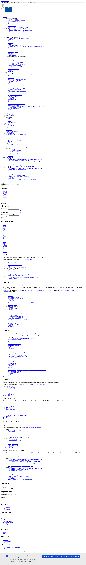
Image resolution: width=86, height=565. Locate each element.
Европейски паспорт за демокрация (15, 62)
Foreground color (4, 210)
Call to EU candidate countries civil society (16, 104)
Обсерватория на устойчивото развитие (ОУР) (18, 169)
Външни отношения (12, 87)
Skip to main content (5, 1)
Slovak (4, 247)
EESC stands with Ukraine (13, 69)
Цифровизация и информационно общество (17, 79)
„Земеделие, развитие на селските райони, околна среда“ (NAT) (21, 164)
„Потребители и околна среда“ (14, 150)
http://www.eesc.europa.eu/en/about (28, 259)
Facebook (5, 193)
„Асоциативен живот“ (13, 152)
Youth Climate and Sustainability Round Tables (17, 66)
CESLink (5, 549)
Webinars (10, 118)
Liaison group (6, 548)
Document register (6, 507)
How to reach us (6, 499)
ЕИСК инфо (8, 127)
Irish (4, 235)
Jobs (4, 538)
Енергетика (10, 83)
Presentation (13, 61)
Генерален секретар (12, 26)
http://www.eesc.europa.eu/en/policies (33, 335)
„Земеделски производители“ (14, 151)
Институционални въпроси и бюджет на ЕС (17, 92)
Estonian (4, 231)
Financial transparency (7, 523)
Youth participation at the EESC (14, 108)
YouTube (5, 201)
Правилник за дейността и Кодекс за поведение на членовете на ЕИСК (23, 34)
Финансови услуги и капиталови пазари (16, 88)
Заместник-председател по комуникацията (17, 20)
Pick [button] (20, 210)
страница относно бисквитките (17, 557)
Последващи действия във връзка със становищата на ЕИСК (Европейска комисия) (26, 46)
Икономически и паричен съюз (14, 80)
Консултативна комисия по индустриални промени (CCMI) (21, 166)
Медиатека (8, 135)
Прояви (9, 121)
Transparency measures (7, 521)
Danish (4, 226)
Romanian (5, 246)
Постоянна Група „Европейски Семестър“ (17, 175)
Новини (7, 124)
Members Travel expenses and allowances (11, 524)
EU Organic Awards (12, 67)
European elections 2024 (13, 58)
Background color (4, 212)
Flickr (4, 196)
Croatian (4, 236)
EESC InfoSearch (6, 509)
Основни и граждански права (14, 89)
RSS (4, 533)
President (5, 136)
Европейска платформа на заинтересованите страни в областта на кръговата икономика (27, 106)
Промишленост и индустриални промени (17, 91)
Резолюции (10, 43)
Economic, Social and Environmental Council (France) (14, 551)
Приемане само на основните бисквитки (69, 556)
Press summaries (9, 126)
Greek (4, 228)
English (4, 229)
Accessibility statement (7, 527)
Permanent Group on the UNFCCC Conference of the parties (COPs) (22, 179)
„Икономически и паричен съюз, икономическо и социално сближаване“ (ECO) (25, 159)
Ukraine (4, 180)
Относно (5, 17)
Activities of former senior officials (10, 526)
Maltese (4, 242)
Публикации (11, 50)
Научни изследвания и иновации (15, 95)
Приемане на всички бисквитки (50, 556)
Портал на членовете (12, 142)
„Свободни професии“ (13, 153)
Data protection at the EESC (8, 515)
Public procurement (7, 541)
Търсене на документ (12, 48)
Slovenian (5, 248)
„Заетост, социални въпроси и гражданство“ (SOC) (19, 162)
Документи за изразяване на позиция (16, 41)
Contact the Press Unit (10, 133)
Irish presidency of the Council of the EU (16, 31)
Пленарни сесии (9, 114)
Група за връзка (11, 174)
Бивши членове (11, 141)
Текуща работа (11, 44)
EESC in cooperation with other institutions (11, 547)
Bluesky (5, 195)
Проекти (10, 54)
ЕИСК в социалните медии (11, 132)
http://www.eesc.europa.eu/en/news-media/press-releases (52, 402)
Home (4, 486)
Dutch (4, 243)
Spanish (4, 230)
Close (14, 214)
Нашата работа (6, 36)
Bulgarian (5, 223)
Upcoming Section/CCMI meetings (13, 116)
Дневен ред (5, 113)
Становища (10, 39)
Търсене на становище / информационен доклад (18, 38)
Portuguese (5, 245)
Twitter (4, 194)
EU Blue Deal (11, 109)
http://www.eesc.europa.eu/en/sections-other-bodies (20, 456)
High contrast (3, 203)
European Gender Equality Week (14, 107)
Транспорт (10, 101)
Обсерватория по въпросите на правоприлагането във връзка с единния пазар (25, 168)
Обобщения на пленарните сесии (15, 45)
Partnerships (10, 70)
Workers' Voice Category (13, 149)
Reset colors (9, 214)
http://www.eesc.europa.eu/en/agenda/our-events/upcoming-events (34, 384)
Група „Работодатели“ (13, 144)
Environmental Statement (8, 516)
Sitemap (4, 532)
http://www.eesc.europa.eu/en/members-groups (31, 427)
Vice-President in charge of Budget (15, 21)
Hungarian (5, 237)
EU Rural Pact (11, 112)
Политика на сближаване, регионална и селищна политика (21, 76)
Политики (5, 72)
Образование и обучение (13, 81)
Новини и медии (6, 123)
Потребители (11, 78)
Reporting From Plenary (10, 128)
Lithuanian (5, 239)
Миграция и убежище (12, 93)
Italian (4, 238)
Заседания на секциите (10, 115)
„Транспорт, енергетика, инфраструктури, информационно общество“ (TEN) (24, 161)
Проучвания (10, 53)
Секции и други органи (8, 157)
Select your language (5, 216)
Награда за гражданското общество (15, 60)
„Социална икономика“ (13, 154)
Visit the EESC (6, 501)
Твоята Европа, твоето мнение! (14, 63)
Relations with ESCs (12, 71)
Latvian (4, 240)
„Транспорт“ (10, 156)
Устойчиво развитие (12, 99)
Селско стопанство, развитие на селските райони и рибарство (21, 74)
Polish (4, 244)
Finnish (4, 233)
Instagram (5, 192)
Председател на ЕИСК (13, 19)
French (4, 234)
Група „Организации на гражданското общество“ (18, 147)
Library (4, 508)
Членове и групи (6, 138)
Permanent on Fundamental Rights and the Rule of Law (19, 176)
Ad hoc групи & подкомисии (14, 173)
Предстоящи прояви (12, 119)
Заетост (9, 82)
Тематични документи (13, 52)
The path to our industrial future (14, 65)
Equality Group (11, 177)
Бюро (9, 22)
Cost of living (10, 110)
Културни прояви (12, 122)
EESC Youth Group (12, 178)
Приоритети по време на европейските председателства (20, 30)
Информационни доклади (13, 40)
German (4, 227)
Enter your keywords (5, 184)
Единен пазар (11, 97)
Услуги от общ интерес (13, 96)
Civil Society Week (12, 57)
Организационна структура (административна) (18, 27)
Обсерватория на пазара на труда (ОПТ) (16, 170)
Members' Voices (9, 130)
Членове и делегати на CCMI (14, 140)
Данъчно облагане (12, 100)
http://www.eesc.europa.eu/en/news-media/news (23, 402)
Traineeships (5, 540)
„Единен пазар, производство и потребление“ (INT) (19, 160)
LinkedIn (5, 191)
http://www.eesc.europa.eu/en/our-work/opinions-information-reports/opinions (38, 290)
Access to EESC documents (8, 522)
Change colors (3, 208)
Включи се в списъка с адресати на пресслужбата (16, 134)
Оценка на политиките (13, 55)
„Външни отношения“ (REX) (14, 165)
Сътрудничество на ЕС (13, 29)
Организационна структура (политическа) (17, 23)
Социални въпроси (12, 98)
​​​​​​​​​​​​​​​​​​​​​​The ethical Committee (12, 35)
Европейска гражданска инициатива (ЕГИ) (17, 64)
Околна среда (11, 86)
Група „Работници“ (12, 145)
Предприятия (11, 84)
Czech (4, 225)
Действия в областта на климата (15, 75)
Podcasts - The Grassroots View (12, 131)
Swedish (4, 249)
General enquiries (6, 502)
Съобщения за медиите (10, 125)
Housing (9, 90)
